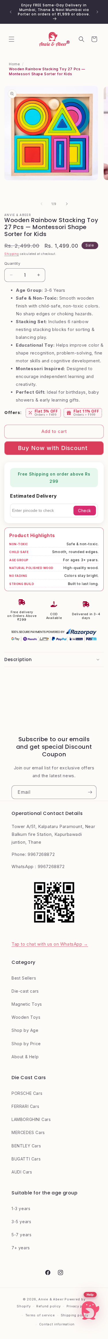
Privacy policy (79, 1306)
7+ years (21, 1247)
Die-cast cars (25, 991)
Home (14, 64)
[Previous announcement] (10, 12)
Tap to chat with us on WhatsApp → (50, 944)
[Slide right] (66, 203)
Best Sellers (24, 978)
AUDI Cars (22, 1171)
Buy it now (54, 448)
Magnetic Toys (27, 1004)
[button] (11, 39)
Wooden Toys (26, 1017)
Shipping (11, 253)
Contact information (57, 1324)
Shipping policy (75, 1315)
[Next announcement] (97, 12)
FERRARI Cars (25, 1106)
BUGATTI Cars (26, 1158)
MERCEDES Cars (28, 1132)
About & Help (25, 1056)
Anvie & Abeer (50, 1299)
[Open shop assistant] (90, 1311)
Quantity (12, 263)
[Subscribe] (90, 792)
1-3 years (21, 1208)
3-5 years (21, 1221)
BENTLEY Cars (26, 1145)
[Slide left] (41, 203)
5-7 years (21, 1234)
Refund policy (48, 1306)
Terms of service (40, 1315)
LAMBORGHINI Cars (31, 1119)
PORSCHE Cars (27, 1093)
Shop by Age (25, 1030)
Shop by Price (26, 1043)
